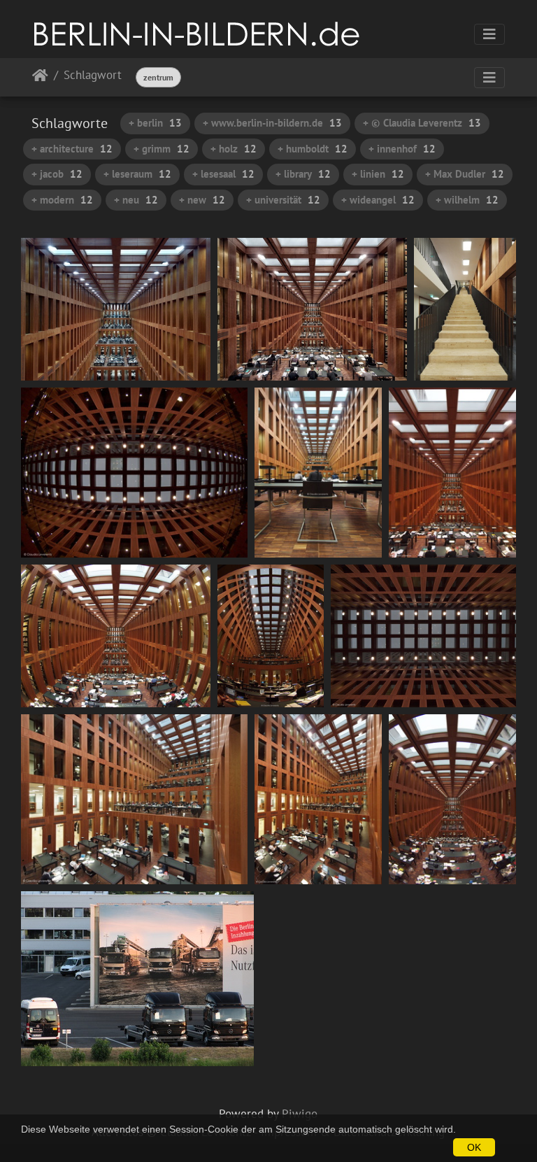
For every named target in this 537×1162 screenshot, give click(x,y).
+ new (202, 199)
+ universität (283, 199)
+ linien (378, 173)
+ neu (136, 199)
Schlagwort (93, 76)
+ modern (62, 199)
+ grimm (161, 148)
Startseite (40, 78)
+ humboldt (313, 148)
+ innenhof (402, 148)
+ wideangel (378, 199)
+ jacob (57, 173)
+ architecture (72, 148)
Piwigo (299, 1113)
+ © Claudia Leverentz (422, 122)
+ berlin (155, 122)
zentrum (158, 77)
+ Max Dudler (464, 173)
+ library (303, 173)
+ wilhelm (467, 199)
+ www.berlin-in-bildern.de (272, 122)
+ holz (233, 148)
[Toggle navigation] (489, 34)
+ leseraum (137, 173)
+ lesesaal (223, 173)
